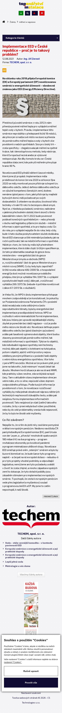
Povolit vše (31, 682)
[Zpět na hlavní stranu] (31, 5)
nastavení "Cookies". (13, 662)
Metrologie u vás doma (17, 566)
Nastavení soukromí (31, 693)
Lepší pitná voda (14, 561)
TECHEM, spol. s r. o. (21, 62)
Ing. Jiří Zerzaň (32, 58)
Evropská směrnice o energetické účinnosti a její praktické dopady (31, 550)
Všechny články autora (31, 574)
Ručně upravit (31, 671)
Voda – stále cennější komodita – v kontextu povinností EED (28, 544)
